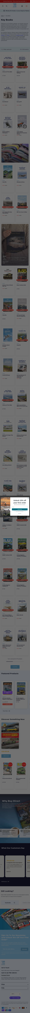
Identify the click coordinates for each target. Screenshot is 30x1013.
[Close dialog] (28, 498)
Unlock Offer (20, 509)
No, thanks (19, 513)
